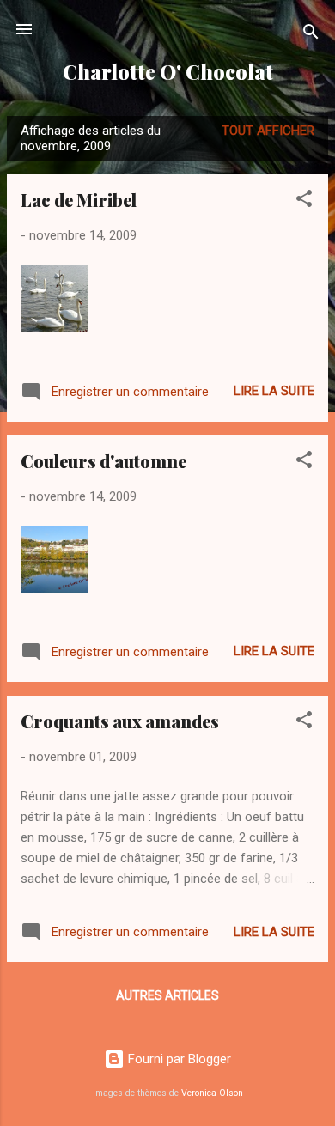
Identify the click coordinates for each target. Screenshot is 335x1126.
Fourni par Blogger (178, 1059)
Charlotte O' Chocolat (168, 71)
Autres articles (167, 995)
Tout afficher (268, 130)
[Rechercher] (311, 35)
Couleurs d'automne (103, 460)
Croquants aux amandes (120, 721)
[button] (304, 201)
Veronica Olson (212, 1093)
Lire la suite (274, 391)
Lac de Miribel (79, 199)
